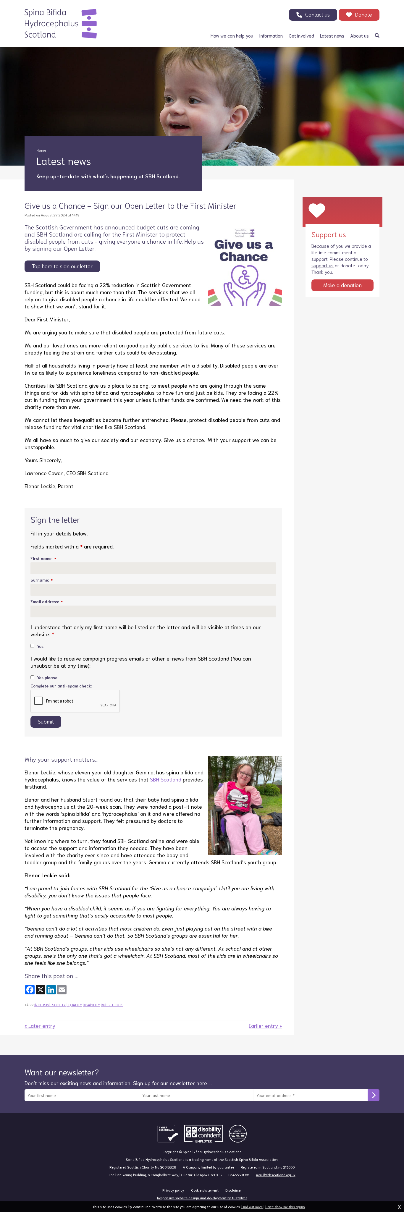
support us (322, 265)
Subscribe (373, 1095)
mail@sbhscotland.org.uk (275, 1174)
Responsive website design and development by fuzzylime (202, 1197)
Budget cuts (112, 1004)
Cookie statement (205, 1190)
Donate (363, 14)
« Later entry (40, 1025)
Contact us (317, 14)
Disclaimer (233, 1190)
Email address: (46, 601)
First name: (43, 558)
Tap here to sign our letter (62, 265)
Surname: (41, 579)
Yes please (46, 677)
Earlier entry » (265, 1025)
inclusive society (50, 1004)
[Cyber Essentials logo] (167, 1134)
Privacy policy (173, 1190)
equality (74, 1004)
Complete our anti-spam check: (61, 685)
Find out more (252, 1206)
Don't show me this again (285, 1206)
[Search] (377, 35)
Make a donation (342, 284)
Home (41, 150)
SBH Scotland (165, 779)
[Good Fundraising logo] (238, 1134)
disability (91, 1004)
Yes (39, 646)
